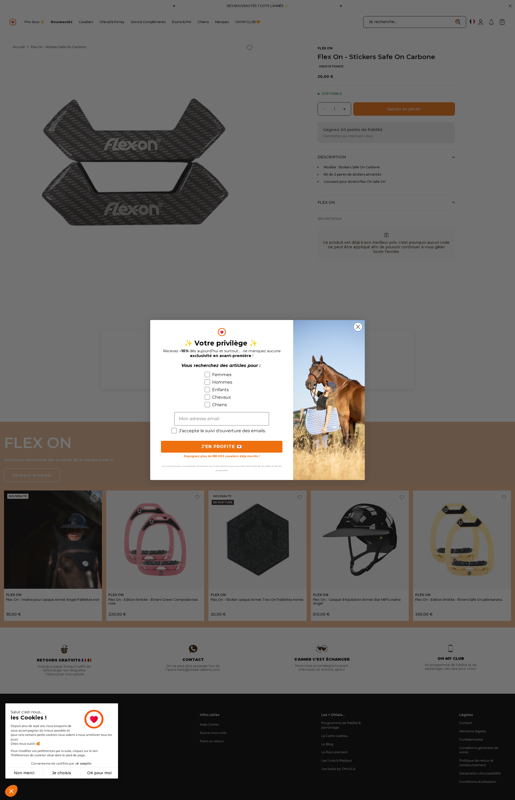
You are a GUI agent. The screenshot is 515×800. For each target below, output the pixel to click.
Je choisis (61, 772)
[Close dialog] (358, 327)
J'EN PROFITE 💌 (221, 446)
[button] (11, 790)
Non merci (24, 772)
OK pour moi (99, 772)
